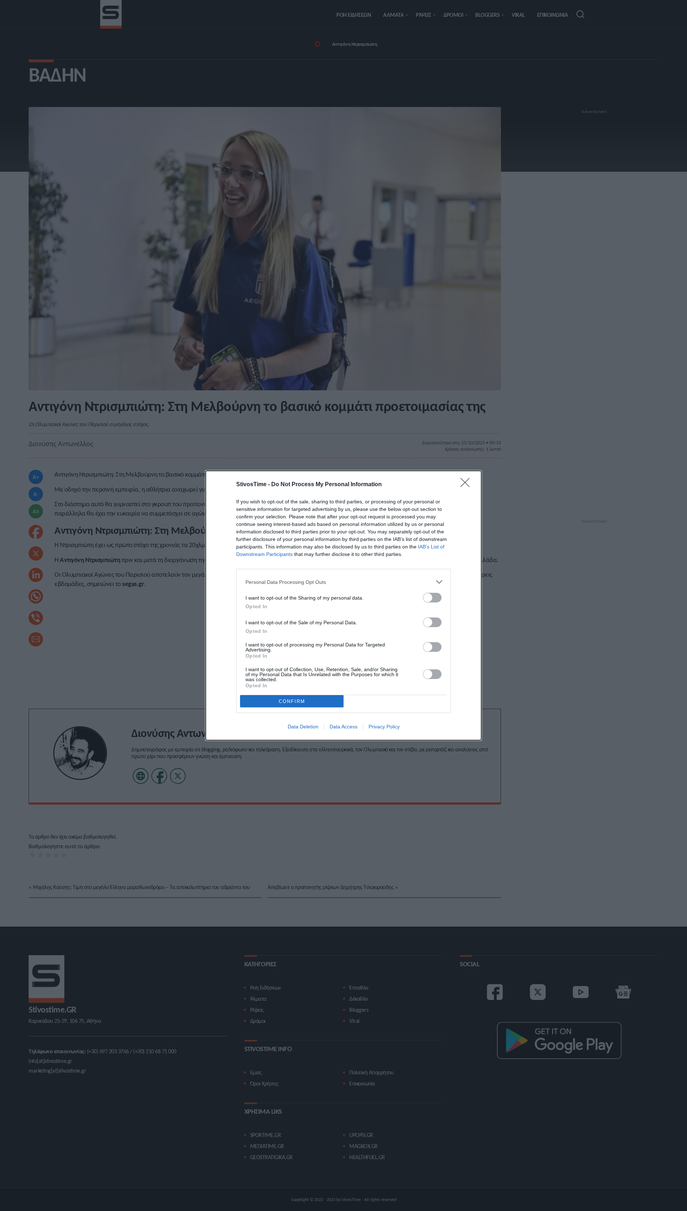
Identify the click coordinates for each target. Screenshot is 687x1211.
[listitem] (343, 582)
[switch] (432, 597)
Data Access (343, 726)
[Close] (467, 485)
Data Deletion (303, 726)
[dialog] (343, 605)
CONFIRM (292, 701)
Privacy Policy (384, 726)
